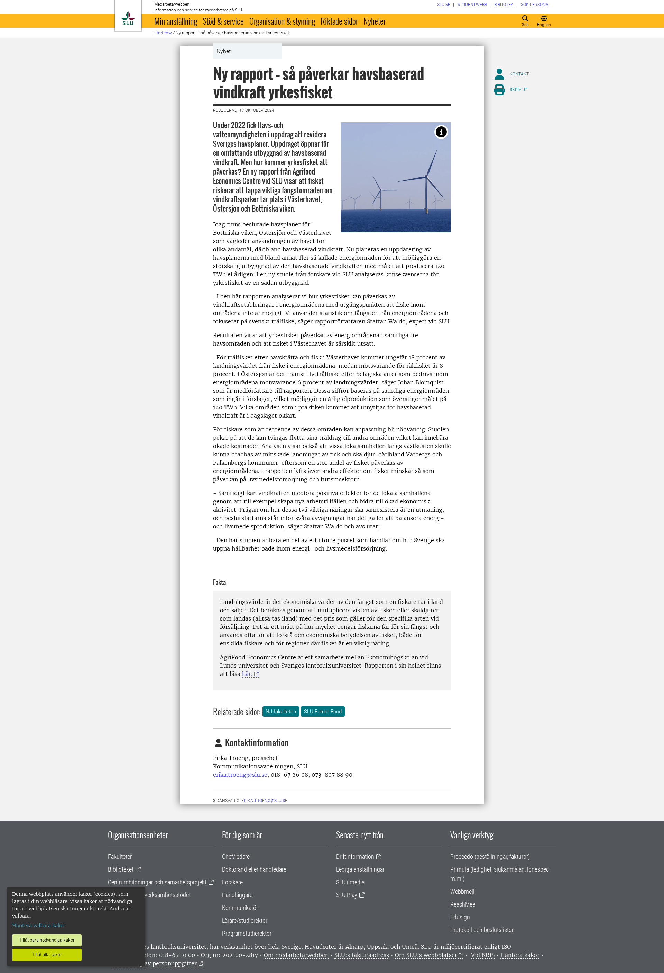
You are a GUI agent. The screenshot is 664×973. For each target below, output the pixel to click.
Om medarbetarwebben (296, 955)
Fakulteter (120, 856)
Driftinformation (355, 856)
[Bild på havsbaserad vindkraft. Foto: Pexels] (441, 132)
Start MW (163, 32)
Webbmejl (462, 891)
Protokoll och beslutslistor (482, 930)
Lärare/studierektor (244, 920)
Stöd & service (223, 21)
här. (247, 673)
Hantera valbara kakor (38, 925)
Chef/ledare (236, 856)
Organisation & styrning (282, 21)
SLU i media (350, 882)
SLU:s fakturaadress (361, 955)
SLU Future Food (323, 711)
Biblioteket (120, 869)
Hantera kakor (520, 955)
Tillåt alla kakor (47, 955)
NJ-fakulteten (281, 711)
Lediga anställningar (360, 869)
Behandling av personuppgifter (154, 963)
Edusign (460, 917)
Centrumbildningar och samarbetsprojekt (157, 882)
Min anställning (175, 21)
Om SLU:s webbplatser (426, 955)
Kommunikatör (240, 907)
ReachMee (462, 904)
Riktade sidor (339, 21)
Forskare (232, 882)
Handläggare (237, 895)
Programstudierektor (246, 933)
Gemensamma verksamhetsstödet (149, 895)
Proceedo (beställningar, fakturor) (490, 856)
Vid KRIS (483, 955)
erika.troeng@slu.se (240, 774)
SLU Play (346, 895)
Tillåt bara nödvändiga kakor (47, 940)
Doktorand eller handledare (254, 869)
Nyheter (374, 21)
